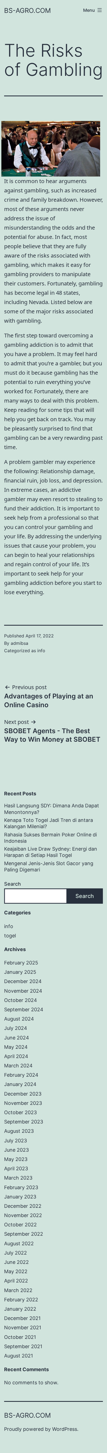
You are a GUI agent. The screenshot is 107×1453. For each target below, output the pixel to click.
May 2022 (15, 1271)
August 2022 (19, 1243)
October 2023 (20, 1112)
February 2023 (21, 1187)
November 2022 (23, 1215)
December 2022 (22, 1206)
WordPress (64, 1429)
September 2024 (23, 1009)
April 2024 (16, 1056)
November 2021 (22, 1327)
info (41, 650)
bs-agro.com (27, 11)
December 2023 (22, 1094)
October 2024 (20, 1000)
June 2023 (16, 1150)
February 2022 (21, 1299)
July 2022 (15, 1253)
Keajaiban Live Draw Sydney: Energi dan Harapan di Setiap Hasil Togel (50, 852)
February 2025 (21, 963)
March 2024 (18, 1065)
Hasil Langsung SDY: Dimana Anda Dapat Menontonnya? (51, 809)
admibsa (19, 643)
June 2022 (16, 1262)
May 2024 (16, 1047)
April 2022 (16, 1281)
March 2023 (18, 1178)
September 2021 (23, 1346)
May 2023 (15, 1159)
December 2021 (22, 1318)
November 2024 (23, 991)
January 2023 (20, 1197)
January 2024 (20, 1084)
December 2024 (23, 981)
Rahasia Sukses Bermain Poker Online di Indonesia (50, 838)
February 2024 (21, 1075)
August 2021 (18, 1356)
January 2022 (20, 1309)
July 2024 (15, 1028)
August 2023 (19, 1131)
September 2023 (23, 1122)
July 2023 (15, 1140)
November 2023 (23, 1103)
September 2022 (23, 1234)
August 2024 (19, 1019)
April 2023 (16, 1168)
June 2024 (16, 1038)
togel (10, 935)
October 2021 (20, 1337)
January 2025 (20, 972)
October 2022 (20, 1224)
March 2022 (18, 1290)
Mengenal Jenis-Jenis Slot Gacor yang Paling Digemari (48, 866)
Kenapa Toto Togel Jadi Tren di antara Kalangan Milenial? (48, 823)
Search (12, 884)
